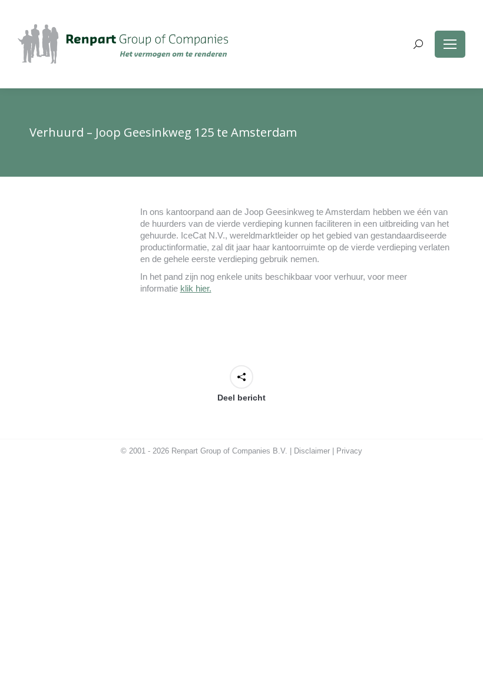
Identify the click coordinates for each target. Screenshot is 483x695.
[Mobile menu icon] (450, 44)
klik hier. (195, 288)
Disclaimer (312, 450)
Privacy (349, 450)
